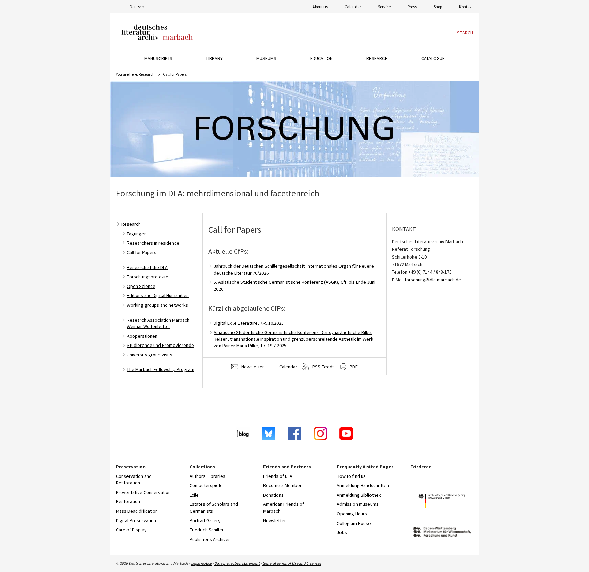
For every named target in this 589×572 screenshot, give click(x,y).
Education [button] (321, 58)
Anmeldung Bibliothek (359, 495)
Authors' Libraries (207, 476)
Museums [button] (266, 58)
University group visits (149, 355)
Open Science (141, 286)
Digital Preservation (136, 520)
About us (320, 6)
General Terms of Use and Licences (291, 563)
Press (412, 6)
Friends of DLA (277, 476)
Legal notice (201, 563)
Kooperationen (142, 336)
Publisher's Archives (210, 539)
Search (465, 33)
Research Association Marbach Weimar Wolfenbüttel (158, 323)
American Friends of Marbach (283, 507)
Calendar (353, 6)
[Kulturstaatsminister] (442, 502)
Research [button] (377, 58)
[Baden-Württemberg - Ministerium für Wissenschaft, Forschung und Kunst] (442, 533)
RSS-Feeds (323, 367)
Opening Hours (352, 514)
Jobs (342, 532)
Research (147, 74)
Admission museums (358, 504)
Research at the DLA (147, 267)
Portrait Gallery (205, 520)
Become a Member (282, 485)
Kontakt (466, 6)
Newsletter (252, 367)
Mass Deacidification (137, 511)
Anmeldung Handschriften (363, 485)
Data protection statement (237, 563)
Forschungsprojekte (147, 277)
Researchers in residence (153, 243)
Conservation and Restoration (134, 479)
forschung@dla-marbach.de (433, 280)
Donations (273, 495)
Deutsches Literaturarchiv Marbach (157, 32)
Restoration (128, 501)
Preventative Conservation (143, 492)
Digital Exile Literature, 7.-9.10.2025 (249, 323)
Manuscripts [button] (158, 58)
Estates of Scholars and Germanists (214, 507)
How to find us (351, 476)
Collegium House (354, 523)
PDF (353, 367)
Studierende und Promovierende (160, 345)
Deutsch (137, 6)
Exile (194, 495)
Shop (438, 6)
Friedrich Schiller (207, 530)
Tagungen (137, 234)
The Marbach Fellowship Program (160, 369)
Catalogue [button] (433, 58)
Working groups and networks (157, 305)
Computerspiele (206, 485)
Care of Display (131, 530)
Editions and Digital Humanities (158, 295)
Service (384, 6)
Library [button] (214, 58)
